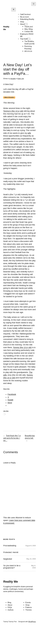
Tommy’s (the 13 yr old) (13, 111)
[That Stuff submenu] (28, 39)
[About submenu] (26, 24)
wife (29, 133)
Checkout (26, 14)
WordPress (32, 621)
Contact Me (28, 31)
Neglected (7, 559)
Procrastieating (9, 546)
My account (24, 17)
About (22, 24)
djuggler (13, 78)
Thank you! (28, 27)
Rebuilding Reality (27, 19)
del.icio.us (28, 51)
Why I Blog (28, 29)
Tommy (6, 128)
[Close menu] (13, 9)
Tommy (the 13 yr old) (22, 347)
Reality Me (10, 581)
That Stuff (23, 39)
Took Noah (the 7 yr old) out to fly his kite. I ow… (12, 438)
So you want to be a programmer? (11, 566)
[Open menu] (33, 4)
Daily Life (21, 78)
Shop (22, 22)
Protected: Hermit (10, 552)
